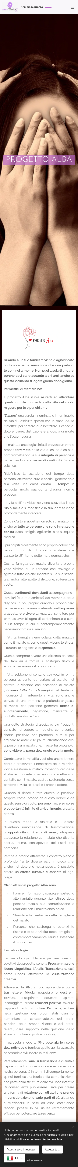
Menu (72, 7)
